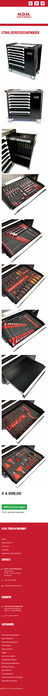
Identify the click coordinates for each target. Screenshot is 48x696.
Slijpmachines (7, 649)
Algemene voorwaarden (11, 553)
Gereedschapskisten (10, 642)
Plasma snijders (8, 667)
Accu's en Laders (8, 656)
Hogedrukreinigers (9, 660)
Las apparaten (7, 674)
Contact (5, 550)
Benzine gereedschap (10, 663)
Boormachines (7, 638)
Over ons (5, 546)
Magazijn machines (9, 681)
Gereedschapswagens (11, 635)
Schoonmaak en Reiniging (12, 677)
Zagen (4, 652)
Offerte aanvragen (14, 506)
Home (4, 539)
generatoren (7, 670)
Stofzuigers (6, 645)
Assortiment (7, 543)
